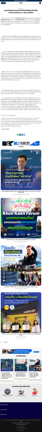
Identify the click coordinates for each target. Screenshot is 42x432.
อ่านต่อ (21, 196)
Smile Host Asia (21, 430)
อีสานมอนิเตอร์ (21, 8)
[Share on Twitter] (22, 135)
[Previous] (3, 368)
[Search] (40, 3)
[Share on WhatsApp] (18, 135)
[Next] (39, 368)
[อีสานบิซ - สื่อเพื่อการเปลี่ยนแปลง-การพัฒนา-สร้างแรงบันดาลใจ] (21, 3)
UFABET (3, 397)
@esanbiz (5, 342)
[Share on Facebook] (20, 135)
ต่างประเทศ (4, 414)
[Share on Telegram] (24, 135)
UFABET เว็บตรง (8, 397)
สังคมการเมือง (5, 404)
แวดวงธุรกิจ (4, 409)
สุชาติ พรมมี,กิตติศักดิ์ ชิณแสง (21, 427)
